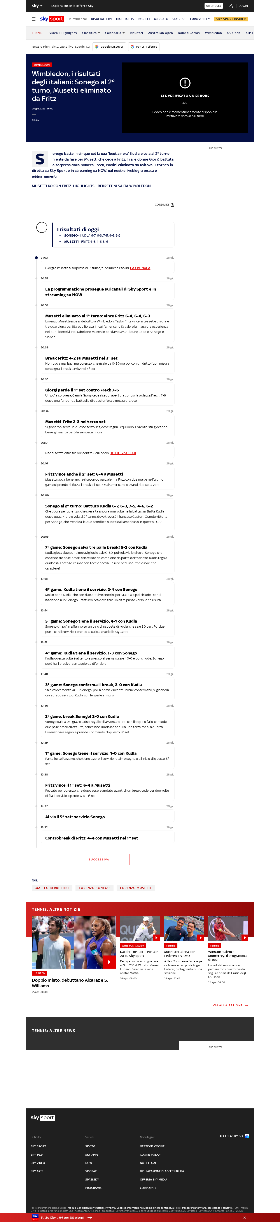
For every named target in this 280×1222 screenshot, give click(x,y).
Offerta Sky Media (153, 1179)
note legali (148, 1163)
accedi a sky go (231, 1136)
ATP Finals (253, 33)
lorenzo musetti (135, 888)
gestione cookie (152, 1146)
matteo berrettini (52, 888)
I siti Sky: (36, 1137)
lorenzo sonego (94, 888)
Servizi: (89, 1137)
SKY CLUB (179, 19)
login (243, 5)
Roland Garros (189, 33)
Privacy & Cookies (115, 1207)
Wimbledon (213, 33)
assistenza (214, 1207)
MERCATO (161, 19)
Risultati (136, 33)
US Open (233, 33)
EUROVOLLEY (200, 19)
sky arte (37, 1171)
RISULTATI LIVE (102, 19)
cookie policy (150, 1154)
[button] (133, 1217)
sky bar (91, 1171)
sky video (38, 1163)
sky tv (90, 1146)
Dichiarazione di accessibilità (162, 1171)
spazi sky (92, 1179)
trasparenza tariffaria (194, 1207)
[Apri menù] (33, 19)
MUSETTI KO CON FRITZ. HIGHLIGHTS (63, 186)
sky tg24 (37, 1154)
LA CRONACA (140, 268)
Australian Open (160, 33)
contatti (228, 1207)
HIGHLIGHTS (125, 19)
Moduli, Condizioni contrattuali (86, 1207)
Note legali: (147, 1137)
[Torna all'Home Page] (52, 19)
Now (88, 1163)
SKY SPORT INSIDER (231, 19)
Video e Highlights (63, 33)
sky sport (38, 1146)
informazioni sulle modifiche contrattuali (151, 1207)
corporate (148, 1187)
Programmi (93, 1187)
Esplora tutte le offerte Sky (72, 5)
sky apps (92, 1154)
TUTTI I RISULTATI (123, 453)
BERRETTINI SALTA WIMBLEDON (124, 186)
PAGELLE (144, 19)
